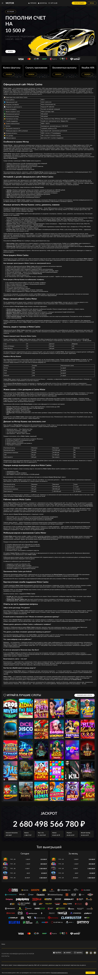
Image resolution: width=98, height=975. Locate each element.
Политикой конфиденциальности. (59, 972)
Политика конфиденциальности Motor (18, 953)
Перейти (9, 74)
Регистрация (79, 3)
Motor (10, 3)
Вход (92, 3)
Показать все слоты (84, 695)
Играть (10, 51)
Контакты (5, 956)
